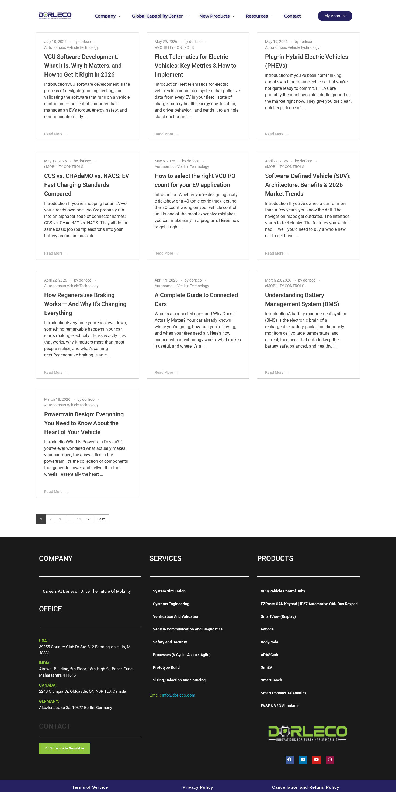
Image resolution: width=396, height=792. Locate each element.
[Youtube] (316, 760)
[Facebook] (290, 760)
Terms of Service (90, 787)
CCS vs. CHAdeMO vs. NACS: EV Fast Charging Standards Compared (86, 185)
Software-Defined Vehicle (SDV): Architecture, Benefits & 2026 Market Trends (308, 185)
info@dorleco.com (178, 695)
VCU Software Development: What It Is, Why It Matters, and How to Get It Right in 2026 (82, 65)
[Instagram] (330, 760)
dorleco (85, 41)
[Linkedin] (303, 760)
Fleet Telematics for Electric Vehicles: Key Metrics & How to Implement (195, 65)
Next (88, 519)
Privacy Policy (198, 787)
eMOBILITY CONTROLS (174, 47)
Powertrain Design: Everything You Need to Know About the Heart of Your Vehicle (84, 423)
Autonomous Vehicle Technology (71, 47)
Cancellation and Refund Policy (305, 787)
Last (101, 519)
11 (79, 519)
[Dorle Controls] (55, 15)
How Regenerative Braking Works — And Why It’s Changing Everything (85, 304)
